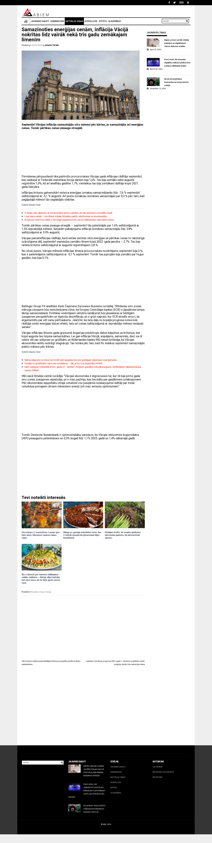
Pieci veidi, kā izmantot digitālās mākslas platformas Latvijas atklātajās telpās (177, 62)
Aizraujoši (91, 21)
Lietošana (157, 767)
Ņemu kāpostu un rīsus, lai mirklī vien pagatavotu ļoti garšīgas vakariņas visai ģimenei (71, 359)
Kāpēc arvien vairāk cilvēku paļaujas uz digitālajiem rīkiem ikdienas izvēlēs (176, 43)
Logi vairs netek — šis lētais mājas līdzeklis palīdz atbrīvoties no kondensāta (66, 216)
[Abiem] (26, 21)
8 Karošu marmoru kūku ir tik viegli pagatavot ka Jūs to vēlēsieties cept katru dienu (69, 219)
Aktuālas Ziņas (74, 21)
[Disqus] (83, 708)
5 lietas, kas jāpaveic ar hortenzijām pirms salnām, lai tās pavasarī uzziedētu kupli (68, 212)
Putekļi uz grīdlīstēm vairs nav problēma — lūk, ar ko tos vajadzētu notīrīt (63, 363)
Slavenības (114, 21)
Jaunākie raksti (40, 21)
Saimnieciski (57, 21)
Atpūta (103, 21)
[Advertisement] (83, 152)
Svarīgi (48, 592)
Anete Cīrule (52, 45)
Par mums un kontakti (163, 772)
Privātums (158, 777)
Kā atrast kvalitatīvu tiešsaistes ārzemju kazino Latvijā (176, 82)
